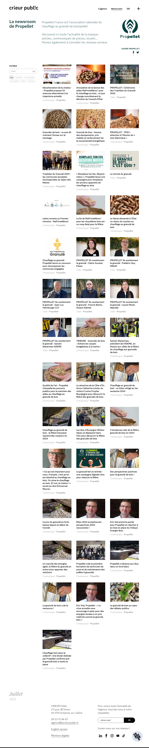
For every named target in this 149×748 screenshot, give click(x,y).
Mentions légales (60, 735)
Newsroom (116, 8)
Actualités (19, 77)
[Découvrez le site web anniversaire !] (137, 736)
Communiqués (29, 77)
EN (128, 8)
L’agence (102, 8)
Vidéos (23, 81)
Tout (11, 77)
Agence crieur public (23, 8)
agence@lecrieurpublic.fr (64, 722)
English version (59, 729)
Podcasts (31, 81)
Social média (14, 81)
